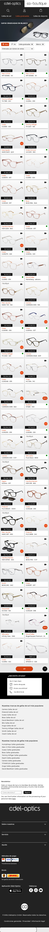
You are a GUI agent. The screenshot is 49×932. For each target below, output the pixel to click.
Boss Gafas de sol (8, 717)
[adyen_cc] (3, 860)
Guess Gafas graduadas (11, 750)
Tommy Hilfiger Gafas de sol (13, 728)
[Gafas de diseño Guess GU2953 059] (12, 265)
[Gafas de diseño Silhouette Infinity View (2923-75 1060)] (12, 621)
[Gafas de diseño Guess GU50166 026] (36, 417)
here (14, 799)
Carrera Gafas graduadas (11, 761)
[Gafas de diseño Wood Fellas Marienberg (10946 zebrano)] (36, 265)
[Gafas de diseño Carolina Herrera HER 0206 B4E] (12, 214)
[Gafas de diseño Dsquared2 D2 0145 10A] (12, 596)
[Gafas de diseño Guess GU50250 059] (12, 417)
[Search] (8, 10)
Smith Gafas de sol (9, 731)
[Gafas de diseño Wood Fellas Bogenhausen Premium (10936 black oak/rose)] (36, 621)
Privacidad (26, 921)
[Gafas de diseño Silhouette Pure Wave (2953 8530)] (36, 443)
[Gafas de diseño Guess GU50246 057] (36, 214)
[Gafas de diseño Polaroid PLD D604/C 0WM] (12, 494)
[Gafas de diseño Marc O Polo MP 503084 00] (12, 61)
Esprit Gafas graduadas (11, 758)
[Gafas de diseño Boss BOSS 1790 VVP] (36, 545)
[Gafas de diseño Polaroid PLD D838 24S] (36, 519)
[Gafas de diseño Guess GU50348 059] (12, 366)
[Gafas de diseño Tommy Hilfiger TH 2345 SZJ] (12, 341)
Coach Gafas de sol (9, 734)
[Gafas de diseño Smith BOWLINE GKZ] (12, 570)
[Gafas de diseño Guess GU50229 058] (36, 596)
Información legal (38, 921)
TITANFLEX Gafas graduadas (13, 763)
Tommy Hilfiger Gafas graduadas (14, 755)
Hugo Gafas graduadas (11, 766)
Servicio (5, 834)
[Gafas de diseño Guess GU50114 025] (36, 239)
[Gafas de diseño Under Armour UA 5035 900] (36, 137)
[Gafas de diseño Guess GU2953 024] (36, 163)
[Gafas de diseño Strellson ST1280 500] (36, 392)
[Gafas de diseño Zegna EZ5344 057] (12, 468)
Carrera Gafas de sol (9, 709)
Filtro (6, 44)
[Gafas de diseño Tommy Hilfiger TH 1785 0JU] (12, 86)
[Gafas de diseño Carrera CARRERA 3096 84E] (12, 392)
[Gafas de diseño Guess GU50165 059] (12, 315)
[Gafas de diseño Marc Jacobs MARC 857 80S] (12, 519)
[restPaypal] (15, 860)
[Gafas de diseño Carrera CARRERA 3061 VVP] (12, 443)
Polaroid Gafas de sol (10, 712)
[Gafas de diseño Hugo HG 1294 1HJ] (36, 366)
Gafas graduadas (22, 16)
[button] (12, 3)
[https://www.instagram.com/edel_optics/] (36, 890)
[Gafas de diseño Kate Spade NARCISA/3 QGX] (12, 137)
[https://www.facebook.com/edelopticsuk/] (31, 890)
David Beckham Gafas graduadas (15, 769)
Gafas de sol (6, 16)
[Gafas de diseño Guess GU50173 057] (12, 163)
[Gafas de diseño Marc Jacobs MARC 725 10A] (12, 290)
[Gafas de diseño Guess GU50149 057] (12, 188)
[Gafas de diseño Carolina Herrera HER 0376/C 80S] (12, 545)
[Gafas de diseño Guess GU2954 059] (36, 86)
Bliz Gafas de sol (8, 723)
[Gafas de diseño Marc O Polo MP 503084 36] (36, 61)
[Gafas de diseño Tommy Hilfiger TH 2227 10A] (36, 112)
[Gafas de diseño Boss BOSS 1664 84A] (36, 188)
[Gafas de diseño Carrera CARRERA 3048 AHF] (36, 341)
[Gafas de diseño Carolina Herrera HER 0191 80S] (36, 468)
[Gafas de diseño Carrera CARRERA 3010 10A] (36, 290)
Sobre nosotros (8, 824)
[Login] (24, 10)
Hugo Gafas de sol (9, 726)
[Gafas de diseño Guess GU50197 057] (36, 570)
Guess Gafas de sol (9, 715)
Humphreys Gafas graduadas (13, 744)
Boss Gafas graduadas (10, 752)
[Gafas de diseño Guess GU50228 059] (36, 494)
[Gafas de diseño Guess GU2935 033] (12, 112)
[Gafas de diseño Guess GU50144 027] (36, 315)
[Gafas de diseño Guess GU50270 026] (12, 239)
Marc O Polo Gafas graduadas (13, 747)
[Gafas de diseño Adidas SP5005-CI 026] (36, 647)
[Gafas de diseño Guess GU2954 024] (12, 647)
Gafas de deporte (40, 16)
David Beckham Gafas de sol (13, 720)
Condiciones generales (12, 921)
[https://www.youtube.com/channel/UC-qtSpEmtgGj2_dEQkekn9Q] (41, 890)
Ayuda (4, 845)
